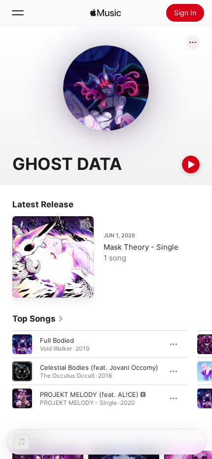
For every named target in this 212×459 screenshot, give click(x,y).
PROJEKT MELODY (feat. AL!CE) (89, 394)
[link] (38, 318)
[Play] (191, 164)
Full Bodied (57, 340)
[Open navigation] (18, 13)
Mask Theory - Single (141, 247)
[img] (105, 12)
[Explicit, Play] (22, 398)
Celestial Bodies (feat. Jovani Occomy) (99, 367)
